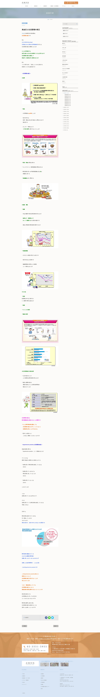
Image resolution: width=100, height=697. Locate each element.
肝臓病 (42, 684)
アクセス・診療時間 (25, 680)
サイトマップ (24, 684)
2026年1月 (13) (68, 105)
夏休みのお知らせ (65, 64)
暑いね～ (63, 43)
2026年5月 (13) (68, 99)
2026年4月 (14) (68, 100)
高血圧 (23, 33)
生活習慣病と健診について (45, 686)
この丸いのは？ (64, 60)
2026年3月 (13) (68, 102)
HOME (48, 19)
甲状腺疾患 (42, 682)
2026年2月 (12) (68, 103)
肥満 (41, 688)
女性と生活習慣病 (44, 680)
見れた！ (63, 81)
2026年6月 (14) (68, 97)
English (23, 682)
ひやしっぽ (64, 47)
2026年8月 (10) (68, 94)
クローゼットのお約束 (66, 68)
